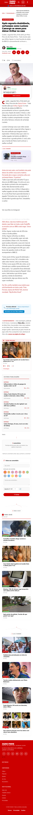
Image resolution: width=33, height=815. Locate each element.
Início (3, 13)
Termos (10, 810)
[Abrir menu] (27, 2)
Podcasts (4, 773)
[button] (16, 91)
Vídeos (3, 771)
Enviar (17, 494)
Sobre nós (4, 790)
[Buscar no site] (18, 2)
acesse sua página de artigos (16, 334)
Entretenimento (11, 13)
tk (25, 753)
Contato (4, 798)
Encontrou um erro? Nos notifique (14, 311)
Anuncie (4, 795)
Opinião (4, 776)
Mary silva (10, 47)
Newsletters (5, 781)
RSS (4, 757)
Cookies (23, 810)
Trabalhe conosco (6, 792)
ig (12, 753)
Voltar (6, 2)
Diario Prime (22, 103)
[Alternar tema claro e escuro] (23, 2)
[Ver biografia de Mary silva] (4, 47)
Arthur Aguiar (17, 106)
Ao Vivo (4, 779)
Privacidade (5, 800)
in (21, 753)
